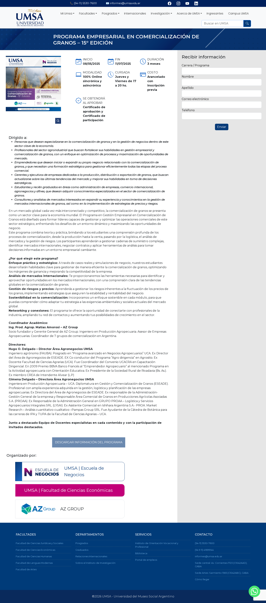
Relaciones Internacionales (91, 556)
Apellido (188, 88)
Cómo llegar (202, 579)
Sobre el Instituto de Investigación (95, 563)
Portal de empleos (146, 560)
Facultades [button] (87, 13)
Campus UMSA (238, 13)
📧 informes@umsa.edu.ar (123, 3)
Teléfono (188, 110)
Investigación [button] (160, 13)
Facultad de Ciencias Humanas (34, 556)
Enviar (221, 127)
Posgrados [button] (109, 13)
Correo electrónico (195, 99)
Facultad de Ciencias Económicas (35, 550)
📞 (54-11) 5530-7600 (83, 3)
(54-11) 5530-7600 (204, 543)
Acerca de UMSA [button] (188, 13)
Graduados (81, 550)
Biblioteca (141, 553)
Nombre (188, 76)
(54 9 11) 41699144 (204, 550)
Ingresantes (215, 13)
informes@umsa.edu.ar (208, 556)
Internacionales (135, 13)
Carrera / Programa (195, 65)
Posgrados (81, 543)
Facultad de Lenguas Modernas (34, 563)
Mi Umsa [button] (66, 13)
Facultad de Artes (26, 569)
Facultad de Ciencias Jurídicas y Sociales (39, 543)
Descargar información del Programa (88, 442)
